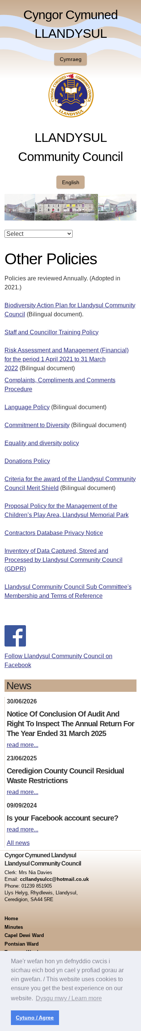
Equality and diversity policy (42, 443)
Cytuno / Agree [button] (35, 1018)
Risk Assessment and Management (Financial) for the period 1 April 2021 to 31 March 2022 (67, 359)
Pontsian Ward (22, 944)
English (70, 182)
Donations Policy (27, 461)
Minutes (14, 927)
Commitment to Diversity (37, 425)
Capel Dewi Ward (24, 935)
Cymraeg (71, 59)
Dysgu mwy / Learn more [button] (69, 998)
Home (11, 918)
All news (18, 843)
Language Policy (27, 407)
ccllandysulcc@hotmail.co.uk (54, 879)
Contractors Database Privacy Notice (54, 533)
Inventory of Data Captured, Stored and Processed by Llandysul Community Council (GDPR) (64, 560)
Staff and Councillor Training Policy (52, 332)
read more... (22, 745)
